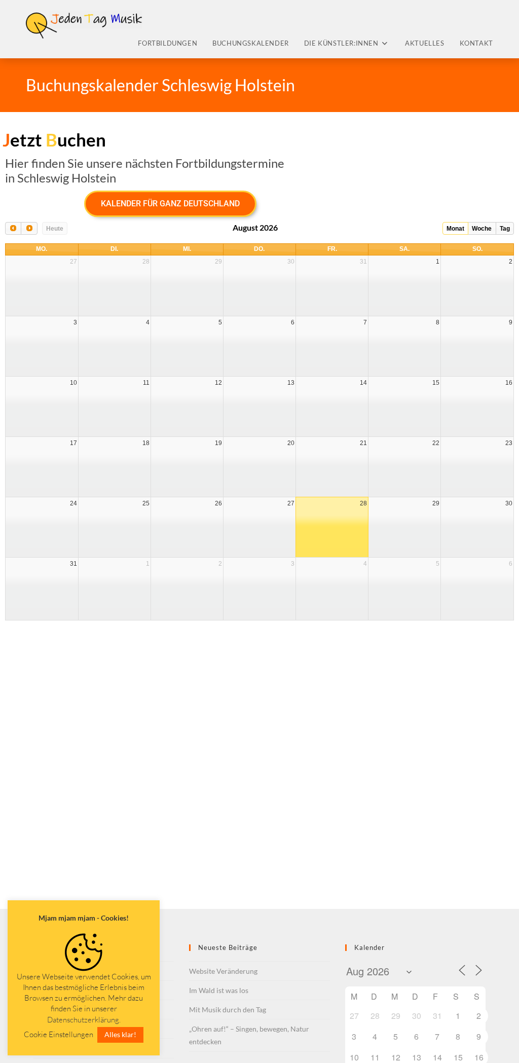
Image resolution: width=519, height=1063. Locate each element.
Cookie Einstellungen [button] (58, 1034)
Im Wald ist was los (218, 990)
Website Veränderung (223, 971)
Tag (505, 228)
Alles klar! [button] (120, 1034)
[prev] (13, 228)
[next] (29, 228)
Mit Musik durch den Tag (227, 1009)
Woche (482, 228)
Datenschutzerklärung (83, 1019)
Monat (455, 228)
